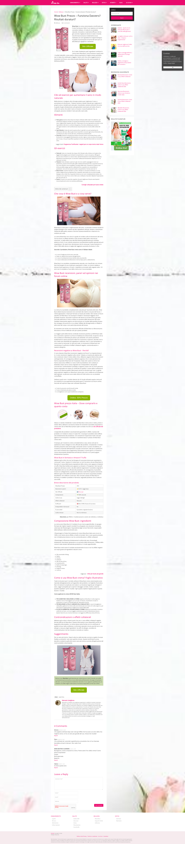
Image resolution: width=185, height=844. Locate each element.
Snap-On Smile (99, 821)
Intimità (112, 2)
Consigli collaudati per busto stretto (92, 185)
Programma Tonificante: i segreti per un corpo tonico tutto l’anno (83, 144)
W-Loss (54, 821)
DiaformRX (76, 819)
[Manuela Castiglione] (58, 705)
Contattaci (105, 836)
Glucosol (75, 821)
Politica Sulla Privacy (82, 836)
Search (122, 18)
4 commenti (66, 23)
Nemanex (118, 821)
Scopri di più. (171, 63)
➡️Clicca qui (80, 492)
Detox (104, 2)
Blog (120, 2)
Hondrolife (76, 827)
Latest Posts (61, 697)
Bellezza (94, 2)
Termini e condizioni (92, 836)
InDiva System (56, 825)
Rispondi (56, 735)
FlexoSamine (76, 825)
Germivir (118, 819)
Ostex (75, 823)
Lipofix (54, 819)
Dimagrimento (74, 2)
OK (172, 67)
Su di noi (128, 2)
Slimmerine (55, 823)
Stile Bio (52, 833)
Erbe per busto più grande (95, 574)
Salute (85, 2)
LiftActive (97, 823)
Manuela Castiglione (68, 700)
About (56, 697)
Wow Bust (97, 819)
